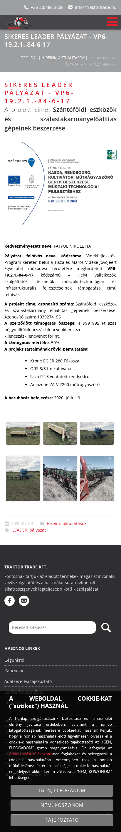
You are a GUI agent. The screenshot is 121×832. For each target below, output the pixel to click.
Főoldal (29, 58)
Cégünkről (14, 660)
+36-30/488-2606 (47, 7)
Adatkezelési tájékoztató (28, 681)
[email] (24, 601)
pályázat (37, 530)
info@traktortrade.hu (96, 7)
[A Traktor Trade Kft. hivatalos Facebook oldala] (9, 601)
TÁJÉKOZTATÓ (62, 820)
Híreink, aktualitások (63, 58)
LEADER (19, 530)
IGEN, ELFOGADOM (62, 790)
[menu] (112, 22)
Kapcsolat (13, 671)
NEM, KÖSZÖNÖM (62, 805)
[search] (106, 627)
